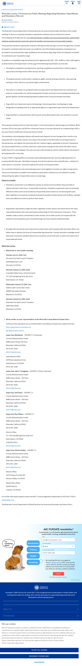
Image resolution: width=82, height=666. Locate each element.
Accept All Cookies (39, 650)
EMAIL (43, 536)
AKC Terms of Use (54, 562)
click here (64, 577)
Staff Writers (8, 20)
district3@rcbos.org (13, 410)
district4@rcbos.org (13, 446)
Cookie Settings (39, 662)
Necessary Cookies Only (39, 656)
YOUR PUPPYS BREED (46, 543)
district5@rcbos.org (13, 467)
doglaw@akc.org (8, 500)
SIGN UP (58, 573)
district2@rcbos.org (13, 388)
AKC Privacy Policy (75, 580)
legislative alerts (9, 27)
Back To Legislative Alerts (13, 10)
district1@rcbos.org (13, 352)
